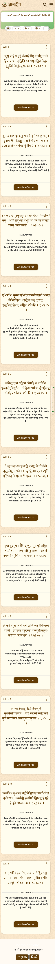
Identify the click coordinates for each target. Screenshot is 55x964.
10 (53, 412)
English (22, 957)
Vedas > (16, 15)
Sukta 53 (46, 15)
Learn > (9, 15)
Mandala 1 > (36, 15)
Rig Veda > (25, 15)
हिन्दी (34, 957)
